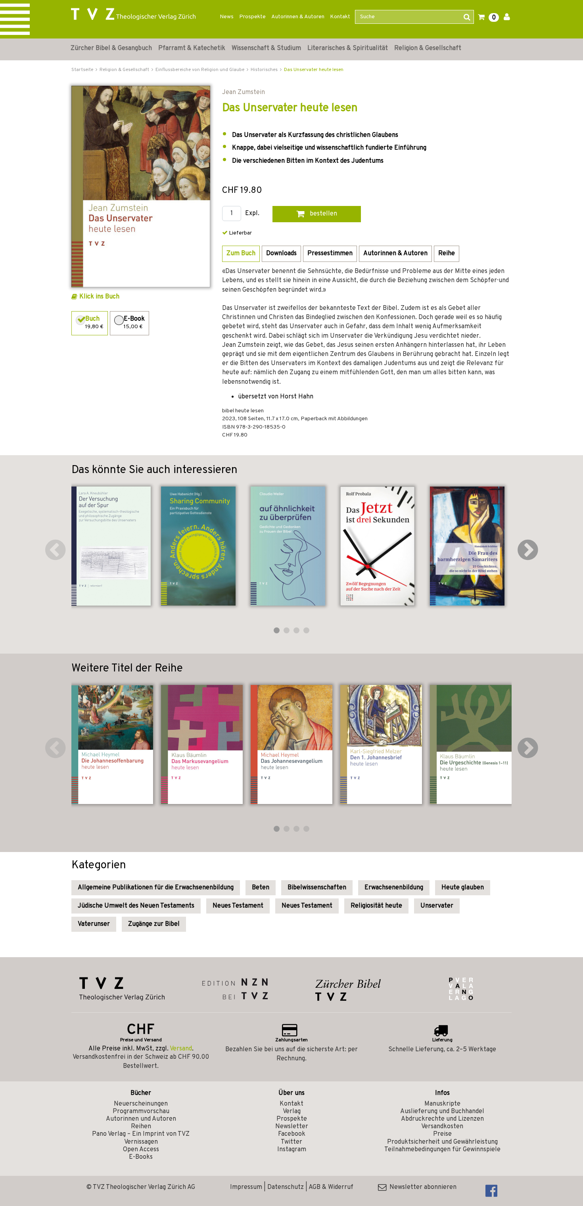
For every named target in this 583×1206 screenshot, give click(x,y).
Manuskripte (442, 1104)
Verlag (292, 1112)
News (227, 16)
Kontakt (340, 16)
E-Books (141, 1157)
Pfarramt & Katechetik (191, 48)
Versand (181, 1049)
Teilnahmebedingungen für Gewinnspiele (442, 1150)
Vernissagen (141, 1142)
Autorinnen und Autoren (141, 1119)
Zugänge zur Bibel (154, 924)
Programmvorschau (141, 1112)
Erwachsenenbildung (393, 888)
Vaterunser (94, 924)
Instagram (291, 1150)
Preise (442, 1134)
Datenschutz (285, 1187)
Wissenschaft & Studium (266, 48)
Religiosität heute (376, 906)
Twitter (291, 1142)
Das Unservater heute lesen (313, 70)
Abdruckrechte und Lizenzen (442, 1119)
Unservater (436, 906)
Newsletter (291, 1127)
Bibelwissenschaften (317, 888)
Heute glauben (462, 888)
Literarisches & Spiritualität (347, 48)
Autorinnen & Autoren (297, 16)
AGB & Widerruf (331, 1187)
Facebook (291, 1134)
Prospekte (252, 16)
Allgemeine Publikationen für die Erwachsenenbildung (156, 888)
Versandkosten (442, 1127)
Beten (260, 888)
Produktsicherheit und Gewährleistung (442, 1142)
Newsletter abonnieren (421, 1187)
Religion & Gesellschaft (427, 48)
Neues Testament (238, 906)
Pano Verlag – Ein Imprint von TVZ (141, 1134)
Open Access (141, 1150)
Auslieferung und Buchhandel (442, 1112)
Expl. (252, 213)
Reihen (141, 1127)
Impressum (246, 1187)
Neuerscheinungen (141, 1104)
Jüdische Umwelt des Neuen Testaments (136, 906)
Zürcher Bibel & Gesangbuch (111, 48)
